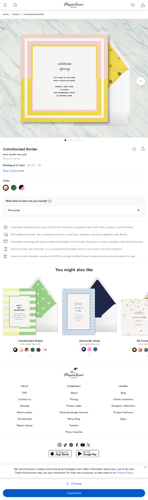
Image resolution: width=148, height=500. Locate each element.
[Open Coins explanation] (39, 165)
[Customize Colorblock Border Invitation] (74, 78)
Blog (123, 392)
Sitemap (24, 405)
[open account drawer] (143, 5)
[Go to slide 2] (68, 140)
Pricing (74, 399)
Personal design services (74, 412)
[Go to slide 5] (77, 140)
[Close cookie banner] (145, 467)
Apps (123, 418)
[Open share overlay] (143, 148)
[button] (50, 201)
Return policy (24, 412)
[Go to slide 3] (71, 140)
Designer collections (123, 405)
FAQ (24, 392)
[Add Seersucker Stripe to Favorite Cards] (89, 355)
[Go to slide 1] (65, 140)
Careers (74, 425)
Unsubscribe (25, 418)
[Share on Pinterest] (71, 445)
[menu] (5, 5)
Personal (14, 210)
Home (6, 14)
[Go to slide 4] (74, 140)
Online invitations (123, 399)
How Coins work (13, 171)
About (74, 392)
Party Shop (74, 418)
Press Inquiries (73, 432)
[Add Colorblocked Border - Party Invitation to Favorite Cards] (134, 149)
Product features (123, 412)
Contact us (24, 399)
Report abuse (24, 425)
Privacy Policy (125, 472)
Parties (16, 14)
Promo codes (74, 405)
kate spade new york (15, 154)
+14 (45, 349)
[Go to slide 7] (82, 140)
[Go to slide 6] (79, 140)
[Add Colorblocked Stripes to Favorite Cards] (30, 356)
